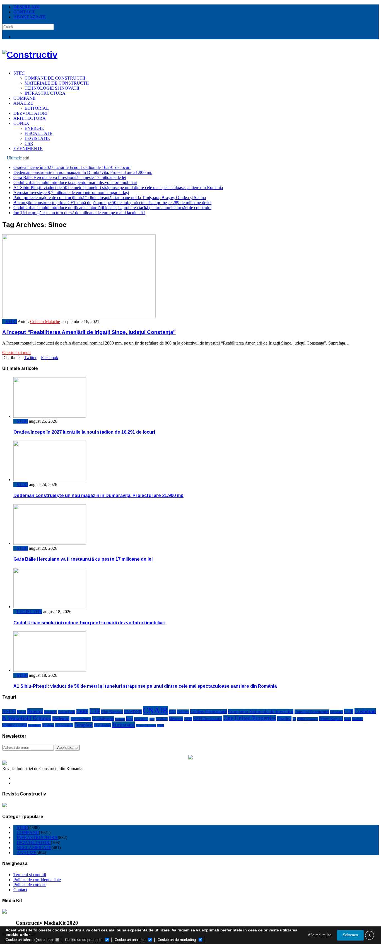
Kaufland (162, 719)
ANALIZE (23, 103)
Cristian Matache (45, 321)
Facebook (49, 357)
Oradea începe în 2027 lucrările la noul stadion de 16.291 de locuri (72, 167)
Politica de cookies (29, 884)
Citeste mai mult (16, 352)
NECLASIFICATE (34, 847)
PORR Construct (307, 719)
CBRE (82, 711)
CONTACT (24, 11)
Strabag (48, 725)
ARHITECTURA (29, 118)
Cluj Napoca (112, 711)
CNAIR (155, 710)
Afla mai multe (319, 935)
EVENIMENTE (28, 148)
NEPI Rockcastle (207, 718)
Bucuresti (50, 712)
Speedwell (34, 725)
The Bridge (102, 725)
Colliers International (208, 711)
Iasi (129, 718)
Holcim (120, 719)
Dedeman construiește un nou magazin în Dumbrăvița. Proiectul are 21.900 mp (82, 172)
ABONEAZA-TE (29, 17)
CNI (172, 711)
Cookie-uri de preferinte (83, 940)
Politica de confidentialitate (37, 879)
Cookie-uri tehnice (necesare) (29, 940)
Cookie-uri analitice (130, 940)
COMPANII (24, 98)
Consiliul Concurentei (312, 711)
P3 (294, 719)
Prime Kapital (331, 718)
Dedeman (60, 718)
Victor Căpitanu (146, 725)
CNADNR (133, 711)
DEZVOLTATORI (30, 113)
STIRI (19, 73)
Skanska (357, 719)
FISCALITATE (38, 133)
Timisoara (123, 724)
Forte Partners (81, 719)
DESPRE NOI (26, 6)
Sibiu (347, 719)
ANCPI (9, 711)
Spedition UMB (14, 725)
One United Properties (249, 718)
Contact (20, 889)
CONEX (21, 123)
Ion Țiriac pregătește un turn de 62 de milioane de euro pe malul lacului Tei (79, 212)
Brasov (35, 711)
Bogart (21, 712)
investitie (141, 719)
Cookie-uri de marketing (177, 940)
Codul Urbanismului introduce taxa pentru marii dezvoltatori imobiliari (75, 182)
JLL (152, 719)
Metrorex (176, 718)
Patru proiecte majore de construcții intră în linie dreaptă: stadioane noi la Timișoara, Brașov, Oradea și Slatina (109, 197)
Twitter (30, 357)
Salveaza (350, 935)
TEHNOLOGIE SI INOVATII (52, 88)
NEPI (188, 719)
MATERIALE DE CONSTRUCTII (57, 83)
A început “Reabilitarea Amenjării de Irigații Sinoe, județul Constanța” (89, 332)
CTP (348, 711)
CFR (95, 711)
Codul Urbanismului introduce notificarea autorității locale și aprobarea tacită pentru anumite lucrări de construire (112, 207)
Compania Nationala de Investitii (260, 711)
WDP (160, 725)
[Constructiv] (29, 55)
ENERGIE (34, 128)
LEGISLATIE (37, 138)
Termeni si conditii (29, 874)
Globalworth (103, 718)
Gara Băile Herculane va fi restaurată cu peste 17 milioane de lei (69, 177)
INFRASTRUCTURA (45, 93)
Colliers (183, 711)
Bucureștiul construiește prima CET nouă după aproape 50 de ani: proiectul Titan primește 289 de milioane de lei (112, 202)
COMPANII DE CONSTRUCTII (55, 78)
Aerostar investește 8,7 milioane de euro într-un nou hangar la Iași (71, 192)
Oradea (284, 718)
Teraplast (83, 725)
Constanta (336, 712)
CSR (29, 143)
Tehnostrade (64, 725)
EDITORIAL (37, 108)
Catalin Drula (66, 712)
